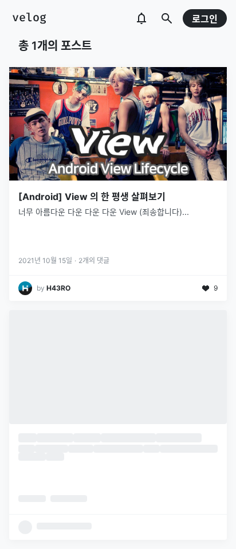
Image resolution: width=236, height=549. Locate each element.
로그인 (205, 19)
